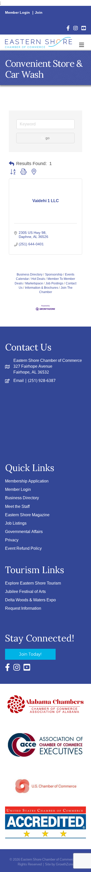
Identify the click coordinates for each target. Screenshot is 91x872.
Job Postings (54, 283)
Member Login (17, 13)
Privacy (11, 540)
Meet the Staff (17, 506)
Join (38, 13)
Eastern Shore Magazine (27, 515)
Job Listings (16, 523)
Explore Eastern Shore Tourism (33, 583)
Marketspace (34, 283)
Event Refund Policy (23, 548)
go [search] (48, 138)
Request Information (23, 608)
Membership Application (27, 481)
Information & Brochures (41, 287)
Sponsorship (53, 274)
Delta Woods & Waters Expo (30, 600)
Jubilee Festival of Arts (25, 591)
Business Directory (29, 274)
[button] (11, 164)
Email (18, 380)
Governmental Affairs (24, 531)
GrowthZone (65, 864)
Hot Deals (38, 279)
